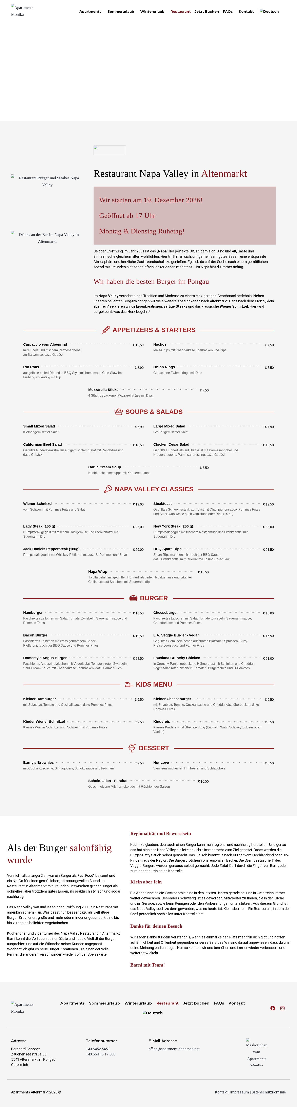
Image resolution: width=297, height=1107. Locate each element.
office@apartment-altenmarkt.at (174, 1049)
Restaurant (181, 11)
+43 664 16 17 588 (100, 1054)
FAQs (228, 11)
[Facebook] (272, 1008)
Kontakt (246, 11)
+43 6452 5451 (98, 1049)
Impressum (239, 1092)
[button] (83, 349)
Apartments (90, 11)
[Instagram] (282, 1008)
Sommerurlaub (120, 11)
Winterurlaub (152, 11)
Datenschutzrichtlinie (269, 1092)
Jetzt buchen (207, 11)
